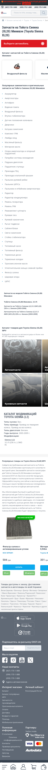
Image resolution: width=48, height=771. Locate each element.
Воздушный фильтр (14, 112)
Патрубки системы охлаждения (19, 158)
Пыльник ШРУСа (12, 184)
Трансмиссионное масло (16, 264)
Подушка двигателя (14, 162)
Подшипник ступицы (14, 167)
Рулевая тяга (11, 215)
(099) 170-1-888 (13, 674)
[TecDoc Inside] (33, 735)
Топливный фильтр (14, 250)
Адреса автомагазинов (16, 682)
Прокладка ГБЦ (12, 171)
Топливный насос (13, 246)
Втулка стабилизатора (15, 116)
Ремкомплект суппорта (15, 211)
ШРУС (7, 281)
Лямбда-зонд (11, 138)
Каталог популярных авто (10, 695)
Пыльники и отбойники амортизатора (22, 189)
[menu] (5, 767)
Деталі (26, 3)
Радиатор (9, 193)
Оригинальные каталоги (12, 706)
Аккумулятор (10, 94)
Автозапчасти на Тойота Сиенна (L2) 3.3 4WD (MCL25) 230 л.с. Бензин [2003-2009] (21, 312)
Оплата (5, 709)
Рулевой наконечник (14, 220)
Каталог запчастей (14, 20)
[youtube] (22, 660)
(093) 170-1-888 (13, 678)
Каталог (5, 691)
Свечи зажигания (13, 233)
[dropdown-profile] (23, 767)
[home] (3, 20)
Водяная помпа (12, 107)
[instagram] (13, 660)
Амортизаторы (11, 98)
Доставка (6, 712)
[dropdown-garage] (13, 767)
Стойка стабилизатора (15, 237)
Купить (18, 567)
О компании (7, 734)
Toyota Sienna (37, 20)
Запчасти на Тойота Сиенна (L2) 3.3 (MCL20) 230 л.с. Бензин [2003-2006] (22, 307)
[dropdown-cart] (33, 767)
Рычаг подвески (12, 224)
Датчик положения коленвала (18, 120)
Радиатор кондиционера (16, 198)
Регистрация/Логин (33, 691)
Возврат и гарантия (10, 716)
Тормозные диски (13, 255)
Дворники (9, 125)
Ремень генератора (14, 202)
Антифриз (9, 103)
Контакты (6, 743)
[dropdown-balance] (43, 767)
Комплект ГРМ (11, 134)
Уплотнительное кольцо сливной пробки (24, 268)
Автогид (5, 753)
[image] (19, 528)
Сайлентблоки (11, 228)
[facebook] (4, 660)
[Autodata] (33, 750)
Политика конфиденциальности (13, 738)
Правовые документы (11, 746)
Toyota (26, 20)
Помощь (5, 719)
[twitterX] (30, 660)
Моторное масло (12, 147)
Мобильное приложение (12, 722)
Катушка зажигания (14, 129)
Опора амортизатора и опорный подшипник (20, 152)
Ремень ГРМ (10, 206)
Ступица (9, 242)
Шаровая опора (12, 277)
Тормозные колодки (14, 259)
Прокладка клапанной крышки (19, 176)
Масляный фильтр (13, 142)
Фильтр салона (12, 272)
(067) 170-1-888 (13, 670)
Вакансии (6, 756)
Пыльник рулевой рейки (16, 180)
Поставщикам (8, 750)
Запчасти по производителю (8, 701)
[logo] (6, 12)
